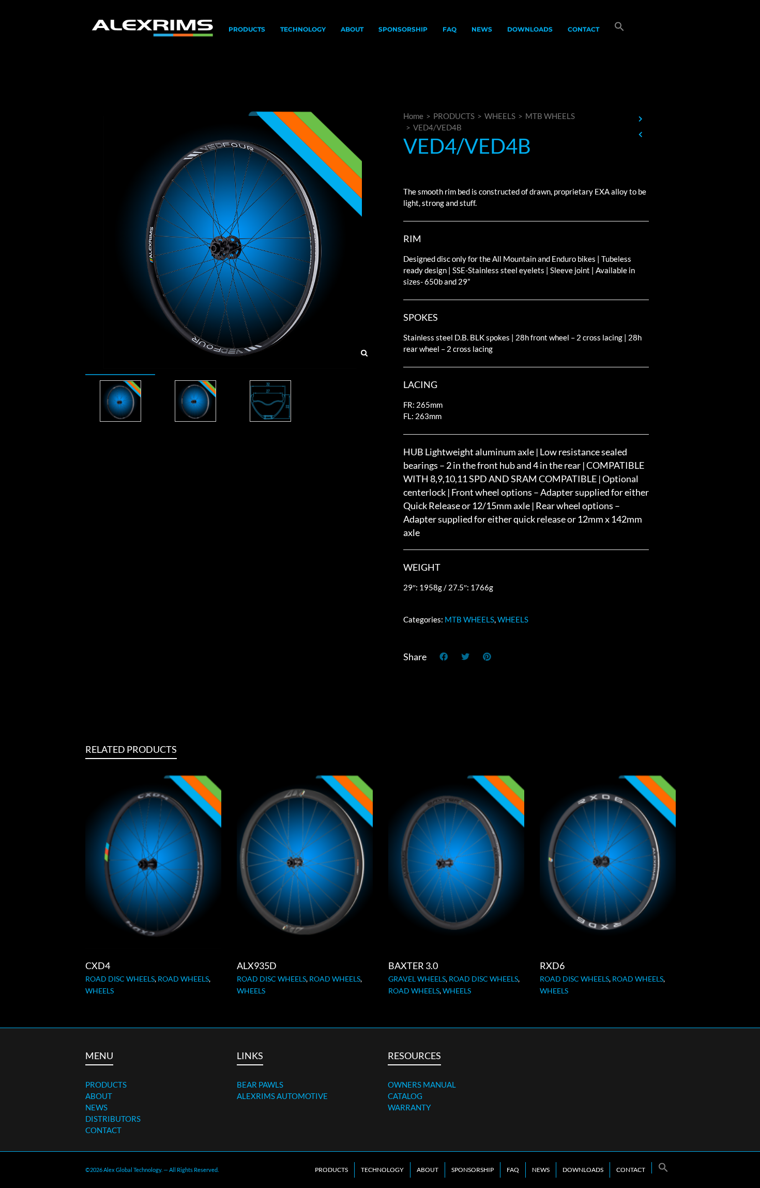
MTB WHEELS (550, 116)
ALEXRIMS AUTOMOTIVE (282, 1096)
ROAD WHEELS (183, 978)
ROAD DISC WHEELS (120, 978)
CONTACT (103, 1130)
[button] (619, 29)
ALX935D (257, 965)
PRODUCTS (454, 116)
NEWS (96, 1107)
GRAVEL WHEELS (417, 978)
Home (413, 116)
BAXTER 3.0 (413, 965)
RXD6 (552, 965)
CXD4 (97, 965)
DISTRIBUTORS (113, 1118)
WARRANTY (409, 1107)
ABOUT (98, 1096)
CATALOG (405, 1096)
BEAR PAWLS (260, 1084)
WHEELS (499, 116)
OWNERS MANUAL (422, 1084)
